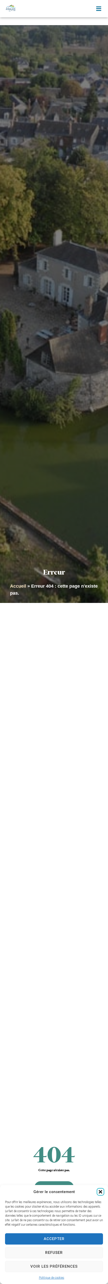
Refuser (54, 1252)
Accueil (18, 586)
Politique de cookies (51, 1277)
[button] (100, 1191)
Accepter (54, 1239)
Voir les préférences (54, 1266)
